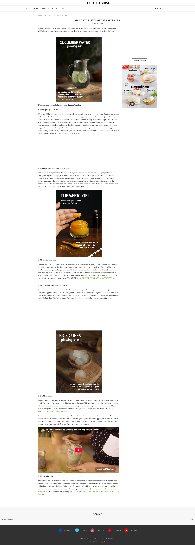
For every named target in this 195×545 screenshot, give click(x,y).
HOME (36, 8)
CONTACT (110, 538)
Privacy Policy (97, 538)
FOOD (28, 8)
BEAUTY (45, 8)
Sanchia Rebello (98, 23)
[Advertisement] (78, 150)
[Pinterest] (162, 8)
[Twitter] (157, 8)
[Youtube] (164, 8)
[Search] (168, 8)
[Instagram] (160, 8)
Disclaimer (84, 538)
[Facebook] (155, 8)
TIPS (62, 8)
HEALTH (54, 8)
